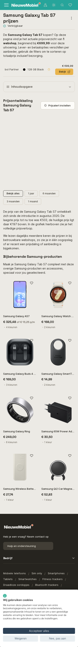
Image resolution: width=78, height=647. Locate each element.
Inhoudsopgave (22, 86)
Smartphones (56, 573)
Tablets (8, 579)
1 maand (33, 201)
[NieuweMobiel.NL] (24, 5)
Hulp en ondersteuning (21, 546)
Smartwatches (27, 579)
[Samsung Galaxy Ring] (20, 409)
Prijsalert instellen (59, 105)
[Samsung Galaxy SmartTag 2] (58, 352)
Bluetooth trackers (46, 584)
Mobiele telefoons (14, 573)
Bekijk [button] (62, 71)
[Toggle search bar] (62, 5)
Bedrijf (7, 558)
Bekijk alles (13, 193)
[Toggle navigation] (6, 5)
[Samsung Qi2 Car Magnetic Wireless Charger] (58, 467)
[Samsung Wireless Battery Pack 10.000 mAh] (20, 467)
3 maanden (13, 201)
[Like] (31, 282)
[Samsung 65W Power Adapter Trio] (58, 409)
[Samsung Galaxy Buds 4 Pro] (20, 352)
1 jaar (31, 193)
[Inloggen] (45, 5)
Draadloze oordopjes (16, 584)
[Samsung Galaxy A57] (20, 294)
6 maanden (49, 193)
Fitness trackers (52, 579)
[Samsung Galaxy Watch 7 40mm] (58, 294)
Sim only (37, 573)
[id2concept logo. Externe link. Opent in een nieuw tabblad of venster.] (5, 596)
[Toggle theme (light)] (54, 5)
